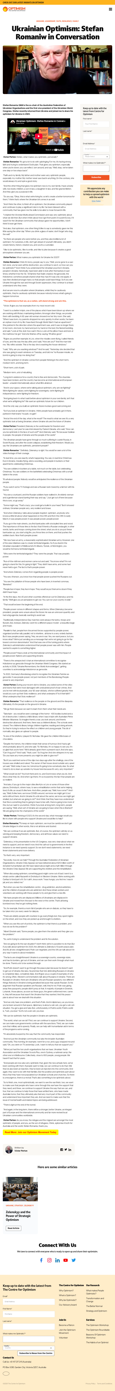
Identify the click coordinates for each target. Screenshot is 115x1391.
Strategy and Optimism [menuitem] (96, 1311)
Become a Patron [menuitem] (66, 1325)
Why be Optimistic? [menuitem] (67, 1300)
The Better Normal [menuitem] (94, 1306)
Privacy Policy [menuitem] (90, 1384)
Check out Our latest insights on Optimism (23, 2)
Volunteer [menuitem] (63, 1338)
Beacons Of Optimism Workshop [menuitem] (96, 1336)
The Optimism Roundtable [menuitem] (97, 1330)
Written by (20, 1149)
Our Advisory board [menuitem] (67, 1305)
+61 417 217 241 (16, 1362)
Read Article (13, 1228)
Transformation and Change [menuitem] (95, 1300)
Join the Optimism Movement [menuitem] (67, 1331)
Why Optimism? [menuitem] (66, 1291)
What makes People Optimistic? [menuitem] (95, 1292)
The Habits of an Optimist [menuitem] (97, 1343)
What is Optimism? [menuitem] (67, 1295)
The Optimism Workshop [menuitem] (97, 1325)
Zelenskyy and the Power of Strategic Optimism (18, 1216)
